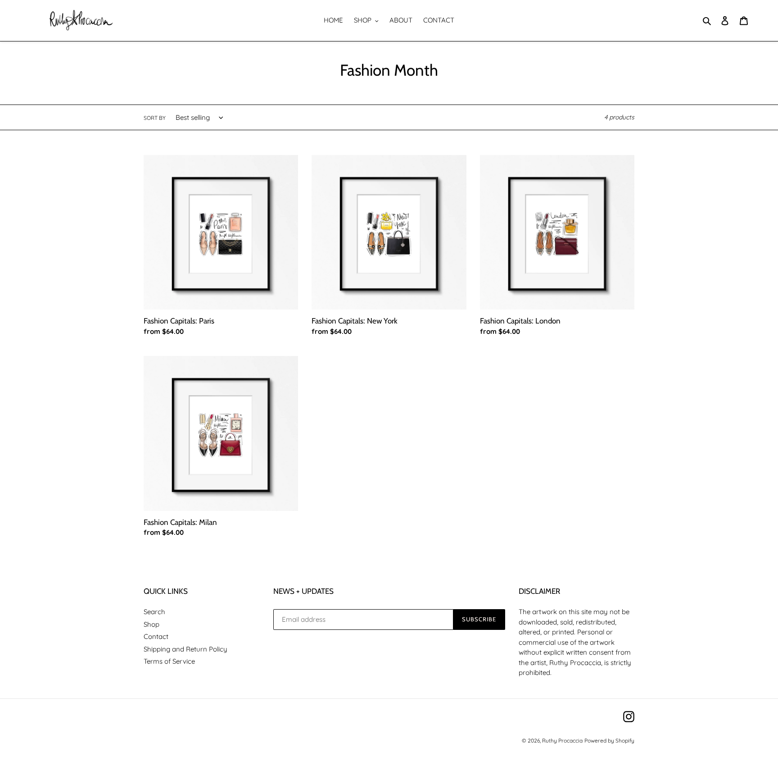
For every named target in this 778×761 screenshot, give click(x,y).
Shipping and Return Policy (185, 649)
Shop (151, 624)
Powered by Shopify (609, 740)
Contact (156, 636)
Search (154, 611)
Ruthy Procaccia (562, 740)
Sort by (155, 117)
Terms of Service (169, 661)
